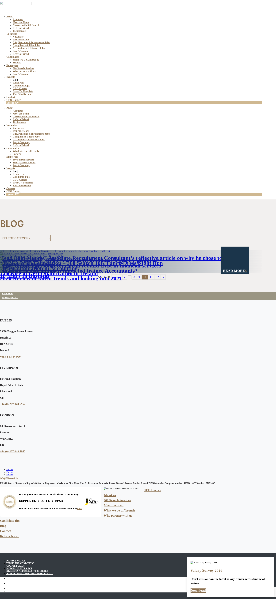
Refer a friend (9, 536)
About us (18, 19)
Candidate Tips (21, 85)
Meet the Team (21, 22)
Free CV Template (23, 91)
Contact (10, 97)
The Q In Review (22, 94)
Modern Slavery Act (19, 568)
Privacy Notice (15, 561)
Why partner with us (24, 71)
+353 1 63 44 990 (10, 356)
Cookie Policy (15, 566)
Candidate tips (10, 520)
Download (198, 590)
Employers (12, 65)
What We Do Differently (26, 59)
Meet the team (113, 505)
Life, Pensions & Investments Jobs (31, 42)
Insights (10, 77)
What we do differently (119, 510)
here (79, 508)
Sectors (17, 62)
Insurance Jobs (21, 39)
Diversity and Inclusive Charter (27, 571)
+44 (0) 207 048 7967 (12, 404)
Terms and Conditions (20, 563)
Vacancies (11, 33)
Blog (15, 79)
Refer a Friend (21, 28)
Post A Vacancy (21, 51)
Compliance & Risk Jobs (26, 45)
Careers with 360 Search (26, 25)
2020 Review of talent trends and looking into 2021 (61, 278)
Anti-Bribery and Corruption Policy (29, 573)
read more (234, 271)
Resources (18, 82)
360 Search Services (23, 68)
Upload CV (12, 102)
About (9, 16)
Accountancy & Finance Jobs (29, 48)
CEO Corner (20, 88)
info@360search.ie (9, 478)
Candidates (12, 56)
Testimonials (19, 31)
